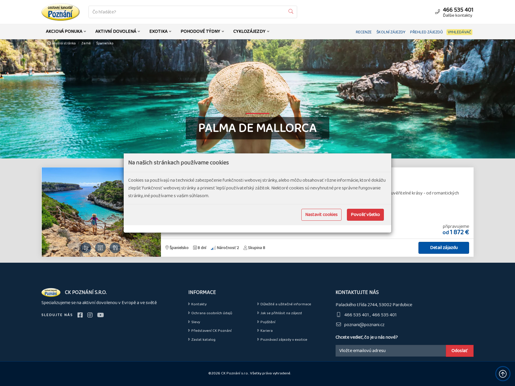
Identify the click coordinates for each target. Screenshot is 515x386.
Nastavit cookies (321, 214)
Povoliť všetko (365, 214)
